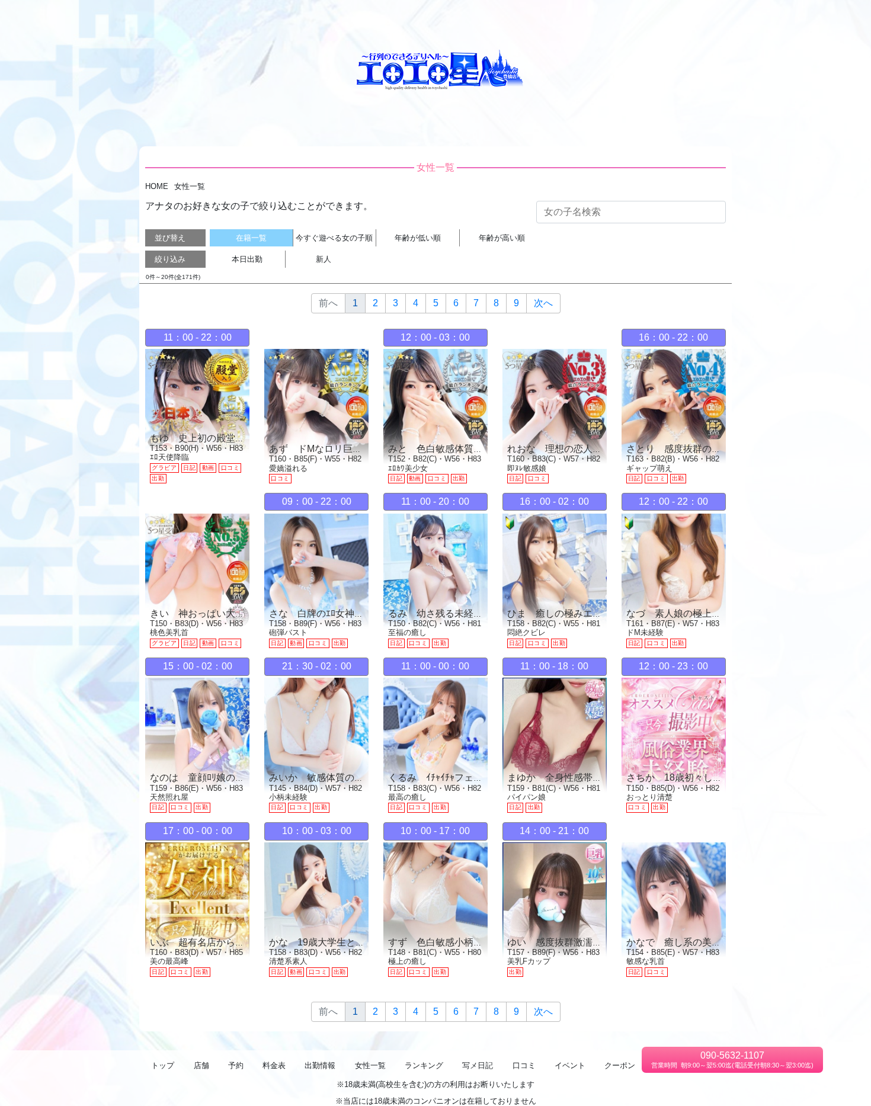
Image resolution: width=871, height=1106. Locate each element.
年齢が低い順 (418, 237)
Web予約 (466, 18)
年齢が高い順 (502, 237)
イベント (731, 18)
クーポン (770, 18)
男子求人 (849, 18)
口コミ (696, 18)
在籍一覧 (251, 237)
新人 (323, 259)
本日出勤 (247, 259)
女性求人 (810, 18)
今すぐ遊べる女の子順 (334, 237)
